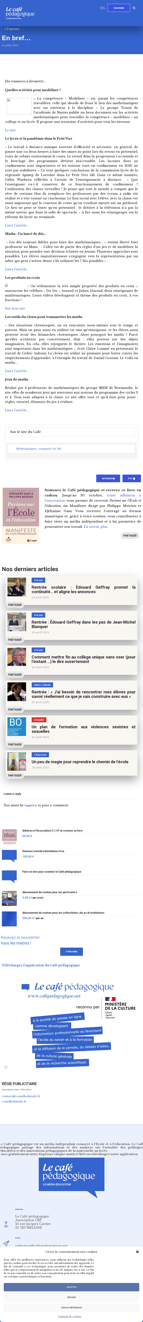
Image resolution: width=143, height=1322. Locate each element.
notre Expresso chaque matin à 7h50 (58, 1154)
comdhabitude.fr (14, 1101)
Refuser (71, 1297)
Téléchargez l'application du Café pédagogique (41, 965)
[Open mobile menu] (104, 8)
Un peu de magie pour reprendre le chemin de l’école (80, 761)
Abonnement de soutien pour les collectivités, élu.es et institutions (63, 912)
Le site (10, 130)
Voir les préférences (71, 1308)
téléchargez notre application (114, 1154)
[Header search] (134, 7)
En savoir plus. (96, 527)
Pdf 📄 (131, 478)
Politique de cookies (69, 1316)
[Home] (22, 25)
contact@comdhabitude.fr (21, 1096)
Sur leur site (15, 308)
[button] (137, 1252)
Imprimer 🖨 (108, 478)
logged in (31, 805)
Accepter (71, 1287)
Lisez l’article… (17, 225)
